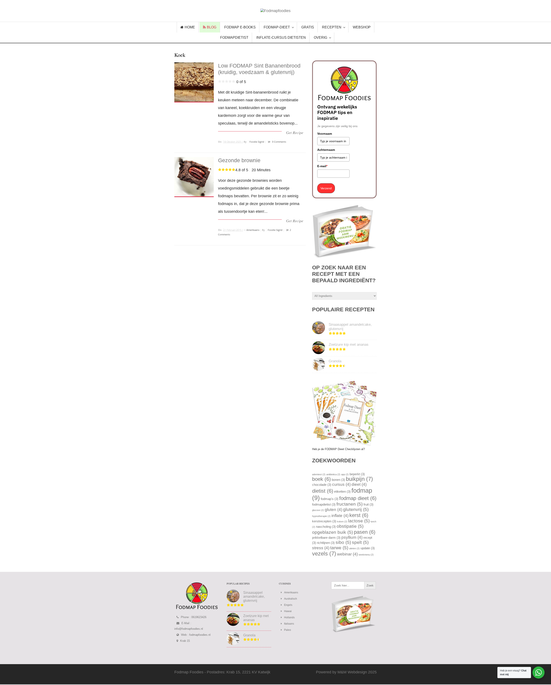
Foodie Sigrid (256, 141)
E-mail (322, 166)
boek (321, 479)
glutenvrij (356, 509)
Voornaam (324, 133)
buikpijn (359, 479)
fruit (368, 504)
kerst (358, 515)
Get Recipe (294, 132)
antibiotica (333, 474)
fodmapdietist (324, 504)
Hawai (288, 611)
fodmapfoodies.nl (199, 634)
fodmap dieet (357, 498)
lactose (359, 520)
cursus (341, 484)
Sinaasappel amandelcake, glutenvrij (254, 596)
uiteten (354, 548)
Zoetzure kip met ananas (348, 344)
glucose (318, 510)
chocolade (321, 484)
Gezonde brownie (239, 160)
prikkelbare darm (326, 537)
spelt (360, 542)
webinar (347, 554)
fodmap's (329, 499)
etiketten (342, 491)
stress (320, 548)
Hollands (289, 617)
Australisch (290, 598)
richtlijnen (326, 543)
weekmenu (366, 554)
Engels (288, 604)
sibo (343, 542)
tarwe (339, 547)
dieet (359, 484)
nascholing (326, 526)
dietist (322, 491)
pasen (364, 532)
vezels (324, 554)
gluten (333, 509)
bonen (338, 479)
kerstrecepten (324, 521)
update (368, 548)
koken (342, 521)
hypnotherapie (321, 516)
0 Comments (278, 141)
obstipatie (350, 526)
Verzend (326, 188)
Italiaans (289, 623)
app (345, 474)
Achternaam (326, 149)
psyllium (351, 537)
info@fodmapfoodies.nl (188, 628)
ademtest (318, 474)
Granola (335, 361)
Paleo (287, 629)
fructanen (349, 504)
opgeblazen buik (332, 532)
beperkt (357, 474)
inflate (339, 515)
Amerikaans (252, 229)
